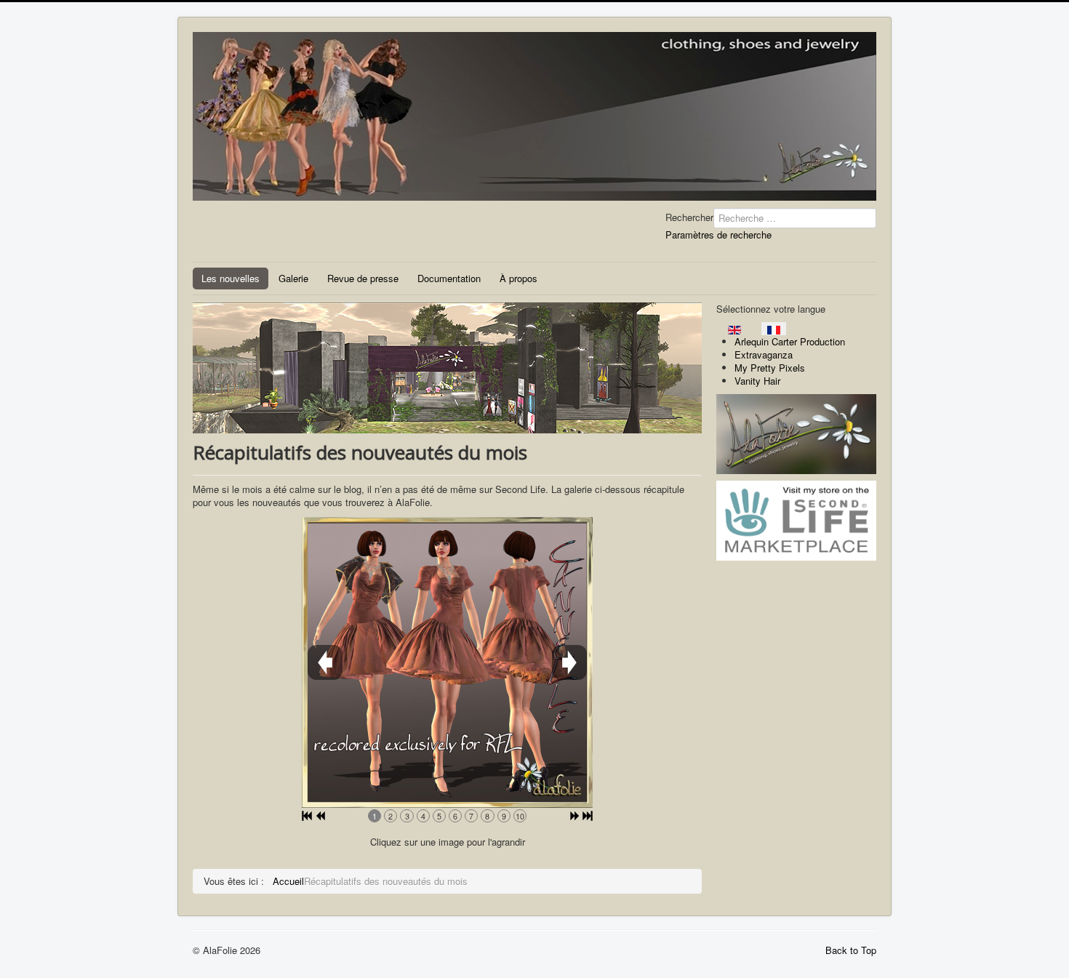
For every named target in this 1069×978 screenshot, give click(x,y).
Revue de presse (363, 278)
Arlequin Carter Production (789, 341)
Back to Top (850, 950)
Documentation (449, 278)
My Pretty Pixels (769, 367)
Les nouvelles (230, 278)
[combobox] (794, 218)
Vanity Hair (757, 381)
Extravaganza (763, 354)
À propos (518, 278)
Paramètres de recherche (718, 234)
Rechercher (689, 217)
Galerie (293, 278)
